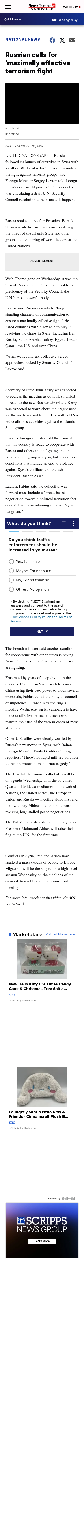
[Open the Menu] (7, 6)
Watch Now (71, 7)
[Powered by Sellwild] (68, 1198)
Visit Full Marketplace (60, 934)
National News (22, 39)
